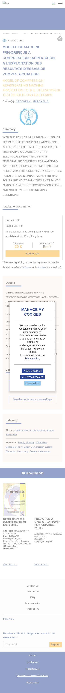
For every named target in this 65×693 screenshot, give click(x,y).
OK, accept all (33, 370)
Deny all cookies (33, 377)
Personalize (32, 383)
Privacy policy (32, 358)
